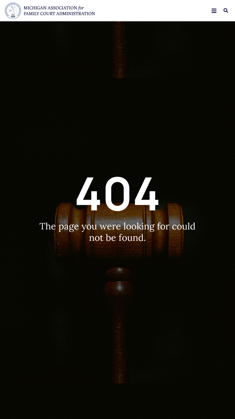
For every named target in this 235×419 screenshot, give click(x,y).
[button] (225, 10)
